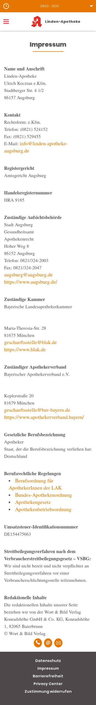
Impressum (48, 668)
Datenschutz (48, 660)
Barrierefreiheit (48, 676)
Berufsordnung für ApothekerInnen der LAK (35, 484)
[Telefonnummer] (38, 642)
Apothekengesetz (33, 502)
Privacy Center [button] (48, 683)
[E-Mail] (48, 642)
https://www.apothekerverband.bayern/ (44, 416)
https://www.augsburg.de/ (30, 281)
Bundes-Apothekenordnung (43, 494)
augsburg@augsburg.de (28, 274)
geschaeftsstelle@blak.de (30, 342)
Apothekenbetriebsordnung (43, 509)
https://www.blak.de (25, 349)
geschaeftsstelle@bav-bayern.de (37, 409)
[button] (48, 6)
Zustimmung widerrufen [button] (48, 691)
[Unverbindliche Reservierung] (58, 642)
